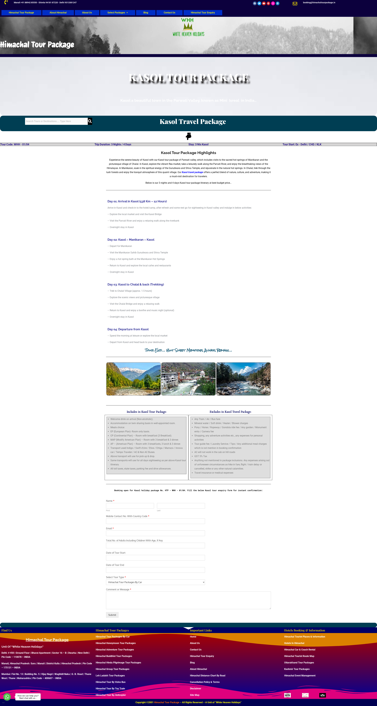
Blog (145, 12)
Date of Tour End (115, 564)
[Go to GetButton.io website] (7, 703)
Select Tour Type (116, 577)
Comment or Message (118, 589)
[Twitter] (259, 3)
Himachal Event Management (299, 675)
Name (110, 500)
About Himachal (58, 12)
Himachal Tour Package (21, 12)
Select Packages (116, 12)
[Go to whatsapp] (7, 697)
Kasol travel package (192, 172)
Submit (112, 614)
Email (110, 528)
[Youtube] (264, 3)
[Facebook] (255, 3)
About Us (87, 12)
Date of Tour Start (115, 552)
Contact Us (169, 12)
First (108, 510)
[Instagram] (273, 3)
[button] (117, 12)
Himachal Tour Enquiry (203, 12)
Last (159, 510)
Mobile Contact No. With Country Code (127, 516)
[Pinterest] (268, 3)
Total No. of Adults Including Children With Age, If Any (134, 540)
